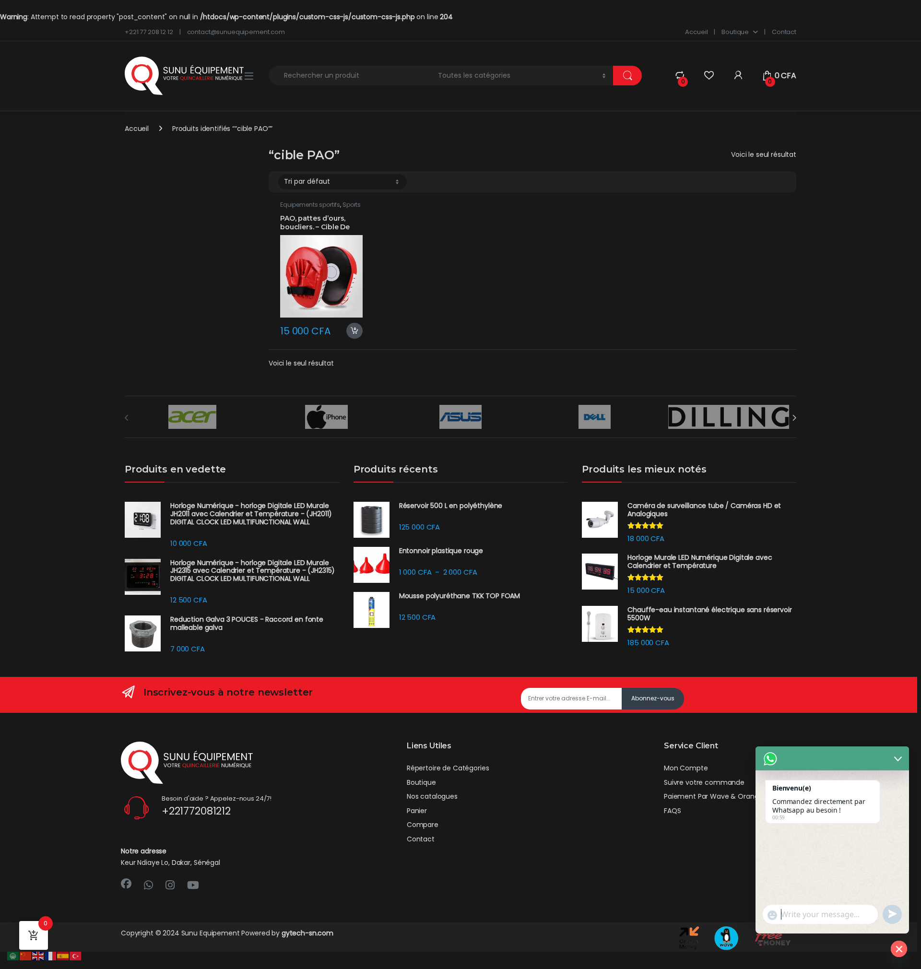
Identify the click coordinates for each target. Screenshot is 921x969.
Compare (422, 824)
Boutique (735, 31)
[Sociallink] (126, 883)
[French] (51, 955)
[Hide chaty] (899, 949)
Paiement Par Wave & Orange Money (725, 796)
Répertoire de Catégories (448, 768)
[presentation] (794, 417)
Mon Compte (686, 768)
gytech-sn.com (307, 933)
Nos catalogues (432, 796)
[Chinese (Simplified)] (26, 955)
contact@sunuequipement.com (236, 31)
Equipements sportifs (310, 205)
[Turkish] (76, 955)
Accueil (696, 31)
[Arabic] (13, 955)
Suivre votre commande (704, 782)
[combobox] (351, 75)
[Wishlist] (708, 75)
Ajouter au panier (351, 331)
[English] (38, 955)
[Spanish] (63, 955)
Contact (784, 31)
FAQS (672, 810)
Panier (417, 810)
